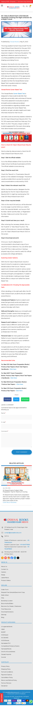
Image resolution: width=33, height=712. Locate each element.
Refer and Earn (1, 698)
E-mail (3, 422)
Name (3, 413)
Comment (4, 431)
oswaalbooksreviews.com (12, 692)
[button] (23, 6)
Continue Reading (10, 502)
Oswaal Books (14, 41)
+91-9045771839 (25, 544)
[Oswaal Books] (13, 7)
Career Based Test (19, 93)
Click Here (13, 369)
